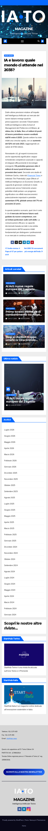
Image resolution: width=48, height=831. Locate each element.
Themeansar (41, 820)
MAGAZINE (24, 29)
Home (24, 826)
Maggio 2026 (9, 442)
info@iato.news (12, 738)
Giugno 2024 (9, 584)
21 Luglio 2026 (14, 405)
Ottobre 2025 (9, 485)
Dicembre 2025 (10, 473)
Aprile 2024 (9, 596)
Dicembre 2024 (10, 547)
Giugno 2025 (9, 510)
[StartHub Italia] (24, 695)
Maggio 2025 (9, 516)
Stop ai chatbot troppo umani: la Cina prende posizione (21, 340)
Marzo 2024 (9, 602)
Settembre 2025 (11, 491)
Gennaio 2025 (10, 541)
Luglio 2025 (9, 504)
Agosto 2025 (9, 498)
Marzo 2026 (9, 454)
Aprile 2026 (9, 448)
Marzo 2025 (9, 528)
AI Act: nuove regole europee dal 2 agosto (20, 288)
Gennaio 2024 (10, 615)
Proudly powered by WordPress (13, 820)
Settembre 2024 (11, 565)
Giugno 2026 (9, 436)
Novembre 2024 (11, 553)
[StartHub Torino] (24, 655)
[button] (38, 41)
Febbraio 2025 (10, 535)
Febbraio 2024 (10, 609)
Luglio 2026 (9, 430)
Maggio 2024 (9, 590)
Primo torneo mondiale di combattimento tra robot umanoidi (23, 314)
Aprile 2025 (9, 522)
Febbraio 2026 (10, 461)
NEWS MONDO (9, 55)
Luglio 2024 (9, 578)
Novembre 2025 (11, 479)
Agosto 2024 (9, 572)
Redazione (25, 293)
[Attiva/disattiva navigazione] (22, 41)
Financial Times (34, 176)
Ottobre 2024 (9, 559)
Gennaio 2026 (10, 467)
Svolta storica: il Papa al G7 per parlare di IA (13, 251)
